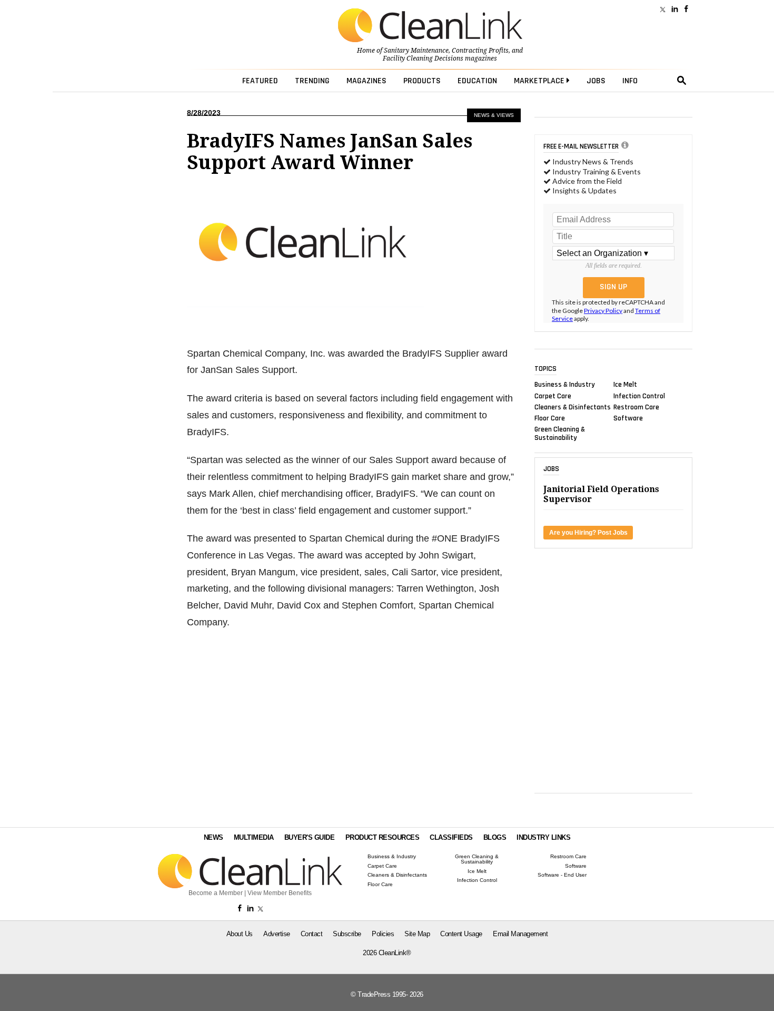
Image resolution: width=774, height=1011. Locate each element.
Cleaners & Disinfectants (572, 406)
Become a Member (215, 893)
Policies (383, 934)
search (681, 81)
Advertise (276, 934)
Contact (312, 934)
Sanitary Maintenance (416, 50)
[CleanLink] (430, 26)
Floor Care (549, 418)
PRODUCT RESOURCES (382, 837)
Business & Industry (564, 384)
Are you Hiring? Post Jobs (588, 532)
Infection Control (639, 395)
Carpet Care (552, 395)
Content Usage (461, 934)
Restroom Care (636, 406)
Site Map (417, 934)
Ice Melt (625, 384)
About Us (239, 934)
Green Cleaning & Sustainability (559, 434)
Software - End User (562, 875)
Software (628, 418)
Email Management (520, 934)
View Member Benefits (279, 893)
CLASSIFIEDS (451, 837)
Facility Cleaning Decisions (423, 58)
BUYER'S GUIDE (309, 837)
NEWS (213, 837)
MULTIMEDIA (254, 837)
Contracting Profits (480, 50)
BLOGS (495, 837)
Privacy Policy (603, 311)
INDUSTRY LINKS (543, 837)
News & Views (494, 115)
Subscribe (347, 934)
